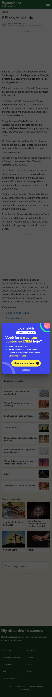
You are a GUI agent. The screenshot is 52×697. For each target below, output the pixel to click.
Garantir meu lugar (24, 363)
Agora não (26, 370)
